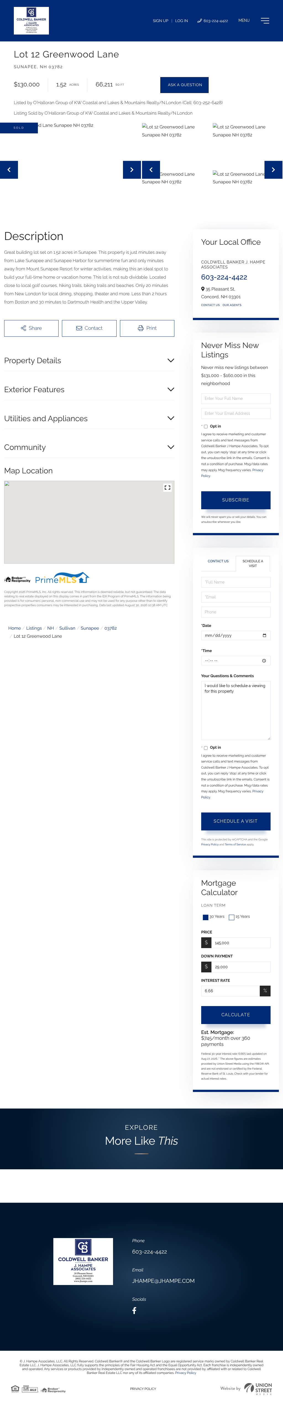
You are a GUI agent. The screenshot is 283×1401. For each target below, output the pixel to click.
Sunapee (90, 628)
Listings (34, 628)
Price (206, 932)
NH (50, 628)
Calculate (235, 1014)
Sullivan (67, 628)
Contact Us (210, 305)
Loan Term (213, 905)
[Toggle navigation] (254, 20)
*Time (206, 651)
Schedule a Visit (253, 563)
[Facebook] (134, 1311)
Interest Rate (215, 980)
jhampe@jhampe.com (163, 1281)
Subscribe (235, 500)
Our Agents (231, 305)
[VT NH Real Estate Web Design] (246, 1389)
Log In (181, 21)
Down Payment (217, 956)
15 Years (242, 916)
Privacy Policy (210, 844)
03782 (110, 628)
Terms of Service (235, 844)
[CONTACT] (184, 85)
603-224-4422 (215, 21)
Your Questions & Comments (227, 676)
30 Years (216, 916)
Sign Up (160, 21)
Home (14, 628)
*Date (206, 626)
